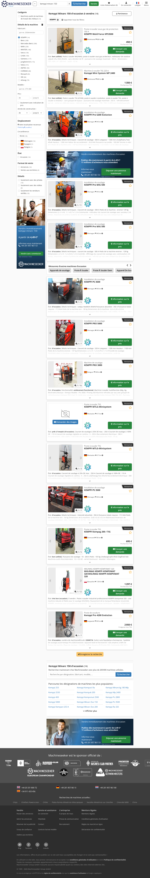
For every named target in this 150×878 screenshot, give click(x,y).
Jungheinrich (28, 62)
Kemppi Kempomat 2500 (88, 697)
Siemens (26, 59)
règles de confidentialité (52, 873)
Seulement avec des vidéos (31, 186)
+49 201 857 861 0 (68, 787)
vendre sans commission (31, 253)
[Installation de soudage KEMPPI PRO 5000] (65, 333)
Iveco (25, 53)
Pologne (28, 147)
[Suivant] (80, 40)
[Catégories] (35, 4)
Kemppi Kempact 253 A (58, 707)
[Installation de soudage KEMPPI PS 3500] (65, 291)
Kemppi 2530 (54, 692)
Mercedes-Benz (29, 43)
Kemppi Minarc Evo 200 (87, 707)
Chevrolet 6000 (123, 802)
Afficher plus (91, 711)
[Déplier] (90, 64)
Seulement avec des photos (31, 181)
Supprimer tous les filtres (73, 20)
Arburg (25, 80)
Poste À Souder (81, 270)
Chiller (45, 802)
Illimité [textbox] (23, 136)
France (25, 127)
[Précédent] (50, 40)
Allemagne (29, 141)
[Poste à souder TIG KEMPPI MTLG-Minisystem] (65, 458)
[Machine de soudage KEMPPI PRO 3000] (65, 374)
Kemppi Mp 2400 (113, 692)
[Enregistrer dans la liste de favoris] (130, 32)
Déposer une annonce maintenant (116, 172)
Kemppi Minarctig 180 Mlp (117, 687)
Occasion (25, 157)
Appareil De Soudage (126, 270)
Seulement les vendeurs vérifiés (30, 192)
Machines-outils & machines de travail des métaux (32, 17)
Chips (15, 802)
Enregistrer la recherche (91, 654)
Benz (24, 40)
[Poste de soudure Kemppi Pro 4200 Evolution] (65, 624)
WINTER (26, 49)
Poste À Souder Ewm (102, 270)
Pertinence (122, 13)
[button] (146, 4)
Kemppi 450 (53, 697)
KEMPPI (25, 37)
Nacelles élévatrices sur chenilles (100, 802)
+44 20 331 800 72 (29, 787)
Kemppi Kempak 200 (86, 692)
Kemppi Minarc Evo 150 (87, 702)
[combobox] (31, 136)
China (134, 802)
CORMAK (26, 71)
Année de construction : (27, 109)
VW (23, 77)
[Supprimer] (69, 4)
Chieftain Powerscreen (30, 802)
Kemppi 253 (53, 687)
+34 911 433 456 (28, 791)
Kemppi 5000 (54, 702)
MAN (24, 46)
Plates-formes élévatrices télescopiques (67, 802)
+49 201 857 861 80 (108, 787)
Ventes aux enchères (30, 170)
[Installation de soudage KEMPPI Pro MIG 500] (65, 194)
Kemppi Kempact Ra (86, 687)
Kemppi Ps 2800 (113, 697)
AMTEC (25, 68)
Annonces (26, 167)
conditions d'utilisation (78, 873)
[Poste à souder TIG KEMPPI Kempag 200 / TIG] (65, 541)
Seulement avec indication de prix (31, 104)
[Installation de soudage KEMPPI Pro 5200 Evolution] (65, 124)
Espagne (28, 144)
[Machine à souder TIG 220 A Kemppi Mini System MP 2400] (65, 82)
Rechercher (80, 3)
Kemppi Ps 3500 (113, 702)
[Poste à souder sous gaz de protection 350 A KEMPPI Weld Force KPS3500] (65, 41)
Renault (25, 74)
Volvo (25, 65)
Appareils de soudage (60, 270)
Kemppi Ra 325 (112, 707)
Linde (25, 56)
